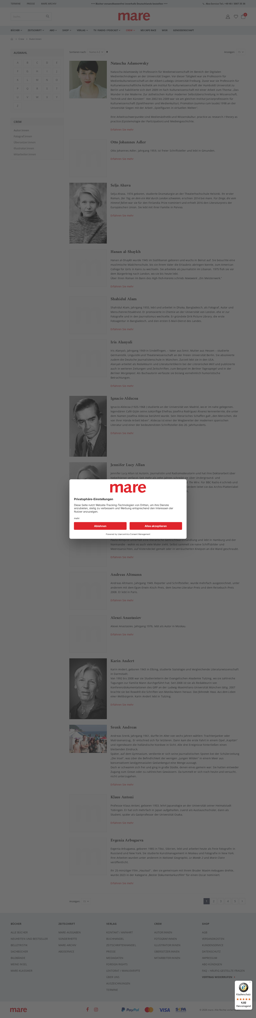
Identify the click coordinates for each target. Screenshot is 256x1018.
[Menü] (250, 981)
